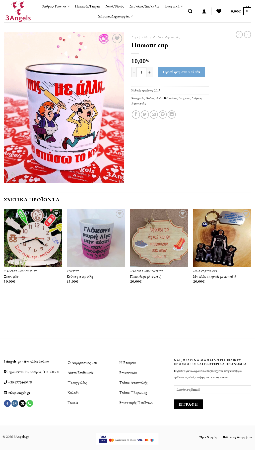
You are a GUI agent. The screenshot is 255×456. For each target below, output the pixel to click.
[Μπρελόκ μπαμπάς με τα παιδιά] (222, 238)
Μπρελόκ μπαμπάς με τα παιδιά (214, 276)
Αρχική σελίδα (139, 37)
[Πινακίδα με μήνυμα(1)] (159, 238)
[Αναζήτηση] (190, 11)
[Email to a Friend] (154, 114)
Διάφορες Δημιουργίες (114, 16)
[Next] (251, 273)
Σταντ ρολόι (11, 276)
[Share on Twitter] (145, 114)
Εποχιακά (172, 6)
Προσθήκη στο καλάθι (181, 72)
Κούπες (150, 98)
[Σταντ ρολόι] (33, 238)
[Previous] (4, 273)
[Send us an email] (22, 403)
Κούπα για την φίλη (80, 276)
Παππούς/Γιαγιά (87, 6)
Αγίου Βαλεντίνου (166, 98)
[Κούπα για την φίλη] (96, 238)
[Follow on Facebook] (7, 403)
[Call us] (29, 403)
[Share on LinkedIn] (172, 114)
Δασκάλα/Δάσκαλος (144, 6)
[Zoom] (10, 176)
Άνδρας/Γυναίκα (54, 6)
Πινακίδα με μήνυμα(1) (145, 276)
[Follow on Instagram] (14, 403)
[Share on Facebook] (136, 114)
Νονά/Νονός (114, 6)
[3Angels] (18, 11)
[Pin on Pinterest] (163, 114)
